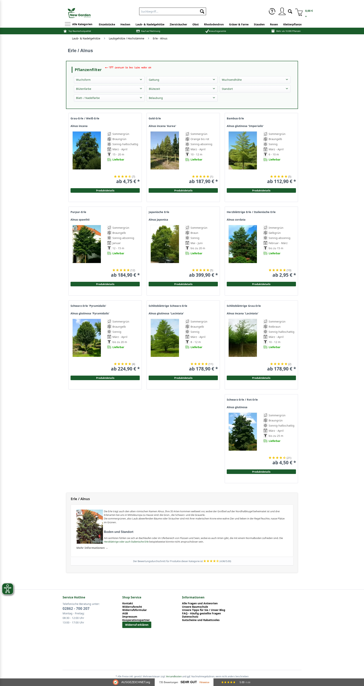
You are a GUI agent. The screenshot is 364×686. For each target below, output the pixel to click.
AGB (125, 613)
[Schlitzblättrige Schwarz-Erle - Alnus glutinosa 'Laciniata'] (165, 345)
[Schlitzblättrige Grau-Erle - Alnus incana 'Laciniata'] (243, 345)
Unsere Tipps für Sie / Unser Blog (203, 610)
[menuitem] (172, 11)
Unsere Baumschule (195, 606)
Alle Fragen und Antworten (200, 603)
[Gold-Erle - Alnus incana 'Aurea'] (165, 157)
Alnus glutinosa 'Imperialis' (245, 126)
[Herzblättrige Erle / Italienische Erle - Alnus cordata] (243, 251)
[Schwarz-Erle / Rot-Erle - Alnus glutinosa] (243, 439)
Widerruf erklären (136, 624)
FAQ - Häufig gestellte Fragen (201, 613)
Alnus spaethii (80, 219)
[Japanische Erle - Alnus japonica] (165, 251)
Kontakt (127, 603)
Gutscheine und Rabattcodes (201, 620)
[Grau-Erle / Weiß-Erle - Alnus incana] (87, 157)
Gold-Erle (155, 118)
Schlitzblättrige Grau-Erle (244, 305)
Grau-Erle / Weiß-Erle (85, 118)
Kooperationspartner (136, 620)
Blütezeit (154, 89)
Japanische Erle (159, 212)
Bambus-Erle (235, 118)
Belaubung (156, 98)
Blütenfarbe (83, 89)
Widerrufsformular (134, 610)
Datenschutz (190, 616)
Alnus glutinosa (237, 407)
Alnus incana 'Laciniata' (242, 313)
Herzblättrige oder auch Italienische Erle (126, 541)
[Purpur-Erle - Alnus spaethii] (87, 251)
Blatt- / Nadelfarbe (88, 98)
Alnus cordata (236, 219)
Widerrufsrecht (132, 606)
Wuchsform (83, 79)
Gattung (154, 79)
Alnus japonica (158, 219)
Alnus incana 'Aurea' (162, 126)
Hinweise (204, 682)
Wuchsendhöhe (232, 79)
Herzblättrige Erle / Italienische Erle (251, 212)
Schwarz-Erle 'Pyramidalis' (88, 305)
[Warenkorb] (297, 11)
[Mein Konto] (282, 11)
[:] (274, 168)
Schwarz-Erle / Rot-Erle (242, 399)
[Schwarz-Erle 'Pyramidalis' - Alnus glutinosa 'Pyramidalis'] (87, 345)
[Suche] (290, 11)
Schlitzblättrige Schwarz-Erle (168, 305)
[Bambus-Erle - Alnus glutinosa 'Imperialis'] (243, 157)
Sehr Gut (188, 682)
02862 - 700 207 (76, 608)
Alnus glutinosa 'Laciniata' (166, 313)
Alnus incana (79, 126)
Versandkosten (174, 676)
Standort (227, 89)
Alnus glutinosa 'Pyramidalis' (90, 313)
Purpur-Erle (78, 212)
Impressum (129, 616)
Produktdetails (261, 190)
